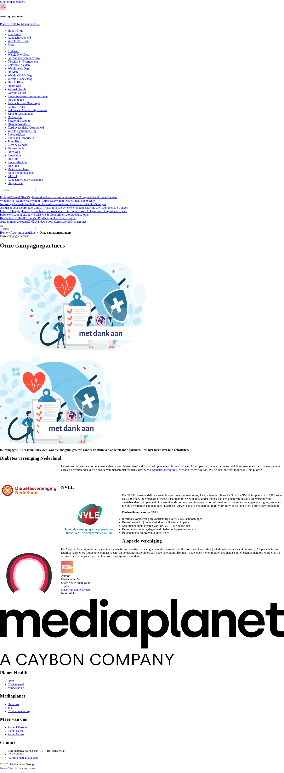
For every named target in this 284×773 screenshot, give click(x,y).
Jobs (10, 707)
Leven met (14, 34)
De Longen (15, 117)
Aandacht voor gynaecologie (25, 179)
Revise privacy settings (25, 768)
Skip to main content (12, 1)
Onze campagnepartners (75, 589)
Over (11, 680)
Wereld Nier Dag (18, 54)
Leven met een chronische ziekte (28, 96)
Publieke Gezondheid (21, 138)
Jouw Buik (14, 141)
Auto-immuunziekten (21, 172)
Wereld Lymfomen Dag (22, 131)
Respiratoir (14, 155)
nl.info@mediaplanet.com (23, 757)
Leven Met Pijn (17, 162)
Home (4, 232)
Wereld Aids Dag (18, 68)
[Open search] (1, 194)
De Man (13, 72)
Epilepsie (13, 51)
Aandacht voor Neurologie (24, 103)
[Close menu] (1, 226)
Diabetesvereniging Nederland (170, 469)
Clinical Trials (16, 106)
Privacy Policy (6, 768)
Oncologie (14, 151)
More (11, 44)
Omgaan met (15, 183)
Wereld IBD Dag (18, 41)
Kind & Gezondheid (20, 113)
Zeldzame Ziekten (19, 65)
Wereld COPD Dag (20, 75)
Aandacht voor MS (19, 37)
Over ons (13, 704)
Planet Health (18, 24)
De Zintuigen (16, 99)
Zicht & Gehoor (17, 145)
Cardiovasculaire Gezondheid (26, 127)
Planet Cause (16, 730)
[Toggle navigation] (38, 25)
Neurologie (14, 85)
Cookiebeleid (16, 684)
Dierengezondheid (19, 124)
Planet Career (16, 734)
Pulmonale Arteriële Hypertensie (27, 110)
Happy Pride (15, 30)
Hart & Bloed (16, 82)
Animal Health (17, 89)
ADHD (12, 176)
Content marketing (19, 711)
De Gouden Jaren (18, 169)
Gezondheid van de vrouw (24, 58)
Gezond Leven (17, 92)
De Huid (13, 158)
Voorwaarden (16, 687)
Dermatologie (16, 148)
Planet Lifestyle (17, 727)
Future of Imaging (19, 120)
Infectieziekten (17, 134)
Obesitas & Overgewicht (23, 61)
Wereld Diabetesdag (20, 79)
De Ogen (13, 165)
